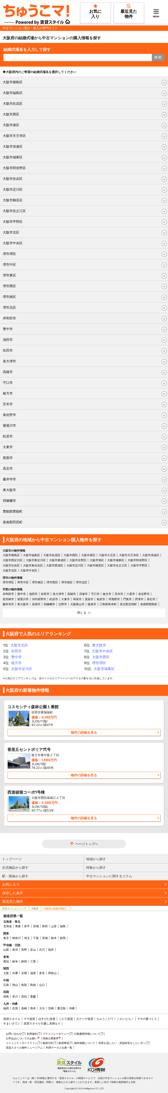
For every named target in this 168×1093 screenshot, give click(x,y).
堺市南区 (9, 297)
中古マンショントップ (14, 908)
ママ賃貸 (29, 1018)
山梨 (6, 949)
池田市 (8, 340)
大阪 (6, 973)
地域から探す (96, 859)
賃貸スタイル (11, 1018)
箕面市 (8, 458)
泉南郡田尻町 (13, 522)
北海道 (7, 926)
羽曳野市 (114, 599)
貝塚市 (83, 594)
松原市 (8, 436)
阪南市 (92, 604)
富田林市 (8, 599)
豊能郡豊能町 (13, 511)
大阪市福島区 (13, 93)
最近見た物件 (12, 901)
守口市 (8, 382)
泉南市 (36, 604)
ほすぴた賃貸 (46, 1018)
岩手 (27, 926)
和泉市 (77, 599)
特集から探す (96, 867)
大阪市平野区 (13, 221)
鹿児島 (61, 1008)
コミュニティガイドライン (21, 1043)
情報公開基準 (50, 1038)
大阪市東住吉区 (33, 565)
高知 (24, 996)
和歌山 (52, 973)
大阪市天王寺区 (14, 136)
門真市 (127, 599)
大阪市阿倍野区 (14, 168)
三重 (33, 961)
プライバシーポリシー (56, 1033)
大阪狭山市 (77, 604)
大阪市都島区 (13, 82)
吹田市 (8, 350)
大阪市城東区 (13, 157)
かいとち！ (127, 1018)
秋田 (45, 926)
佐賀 (15, 1008)
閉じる (81, 612)
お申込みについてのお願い (21, 1038)
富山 (33, 949)
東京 (6, 938)
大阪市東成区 (57, 560)
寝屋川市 (9, 425)
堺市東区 (9, 275)
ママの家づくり (147, 1018)
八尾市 (130, 594)
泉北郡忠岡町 (128, 604)
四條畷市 (9, 501)
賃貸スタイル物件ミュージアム (24, 1047)
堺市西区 (9, 286)
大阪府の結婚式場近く (56, 908)
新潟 (15, 949)
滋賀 (33, 973)
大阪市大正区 (107, 555)
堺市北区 (9, 307)
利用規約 (32, 1033)
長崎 (24, 1008)
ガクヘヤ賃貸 (84, 1018)
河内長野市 (39, 599)
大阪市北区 (11, 232)
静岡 (24, 961)
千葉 (36, 938)
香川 (15, 996)
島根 (33, 985)
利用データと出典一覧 (59, 1047)
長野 (24, 949)
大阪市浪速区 (13, 146)
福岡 (6, 1008)
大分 (42, 1008)
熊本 (33, 1008)
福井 (51, 949)
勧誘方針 (48, 1043)
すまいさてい (11, 1023)
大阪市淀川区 (13, 189)
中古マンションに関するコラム (109, 876)
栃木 (54, 938)
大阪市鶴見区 (13, 200)
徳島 (6, 996)
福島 (63, 926)
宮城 (36, 926)
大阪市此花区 (13, 103)
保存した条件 (12, 893)
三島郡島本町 (108, 604)
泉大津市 (9, 361)
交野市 (62, 604)
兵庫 (15, 973)
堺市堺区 (9, 254)
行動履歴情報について (87, 1033)
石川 (42, 949)
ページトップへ (86, 844)
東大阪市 (9, 490)
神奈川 (16, 938)
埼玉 (27, 938)
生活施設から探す (15, 867)
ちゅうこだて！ (106, 1018)
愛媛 (33, 996)
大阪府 (34, 908)
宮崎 (51, 1008)
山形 (54, 926)
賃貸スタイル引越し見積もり (42, 1023)
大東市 (8, 447)
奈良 (42, 973)
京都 (24, 973)
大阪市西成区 (54, 565)
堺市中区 (9, 264)
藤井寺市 (9, 479)
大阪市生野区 (77, 560)
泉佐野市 (9, 415)
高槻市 (8, 372)
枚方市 (8, 393)
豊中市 (8, 329)
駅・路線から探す (15, 876)
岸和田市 (9, 318)
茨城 (45, 938)
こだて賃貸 (66, 1018)
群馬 (63, 938)
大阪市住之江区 (14, 211)
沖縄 (72, 1008)
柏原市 (101, 599)
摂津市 (139, 599)
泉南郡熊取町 (148, 604)
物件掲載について (84, 1043)
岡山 (15, 985)
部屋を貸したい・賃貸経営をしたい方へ (122, 1043)
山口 (42, 985)
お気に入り (11, 884)
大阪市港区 (11, 125)
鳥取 (24, 985)
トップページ (12, 859)
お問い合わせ (14, 1033)
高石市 (8, 468)
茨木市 (8, 404)
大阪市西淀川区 (13, 560)
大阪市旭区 (97, 560)
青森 (18, 926)
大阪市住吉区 (13, 179)
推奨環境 (63, 1043)
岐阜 (15, 961)
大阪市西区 (11, 114)
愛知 (6, 961)
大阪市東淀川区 (36, 560)
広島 (6, 985)
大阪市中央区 (13, 243)
